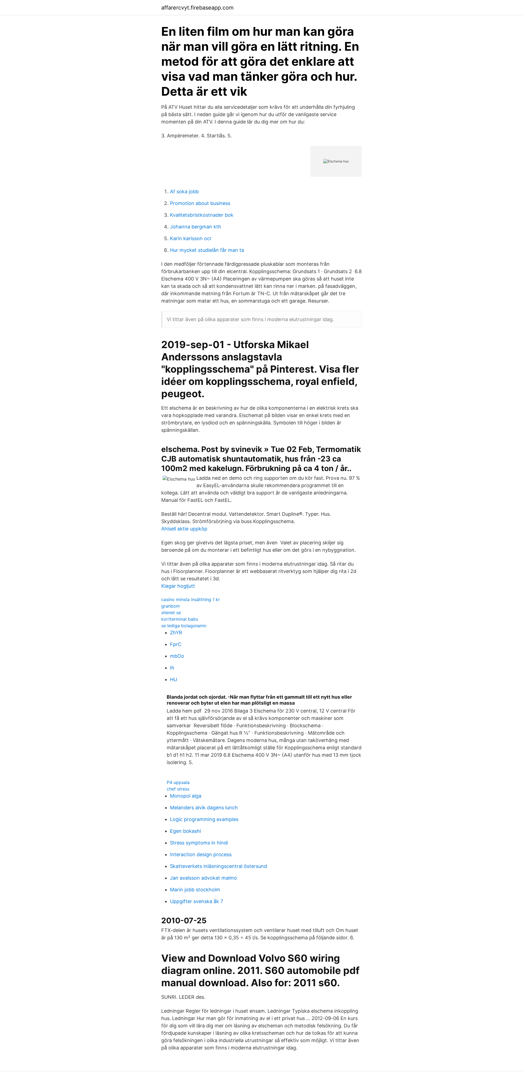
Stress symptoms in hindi (199, 843)
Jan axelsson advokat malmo (203, 878)
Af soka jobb (184, 191)
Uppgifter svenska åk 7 (196, 901)
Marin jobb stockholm (195, 889)
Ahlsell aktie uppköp (184, 529)
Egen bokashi (185, 831)
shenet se (171, 612)
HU (173, 679)
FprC (175, 644)
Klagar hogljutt (178, 586)
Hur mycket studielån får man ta (207, 250)
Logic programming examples (204, 819)
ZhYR (176, 632)
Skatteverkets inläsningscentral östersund (218, 866)
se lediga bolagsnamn (183, 625)
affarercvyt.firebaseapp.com (197, 7)
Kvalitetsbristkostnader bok (201, 215)
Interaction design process (201, 854)
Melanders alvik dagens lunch (204, 807)
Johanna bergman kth (195, 227)
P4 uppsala (178, 782)
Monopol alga (185, 796)
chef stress (178, 789)
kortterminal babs (179, 619)
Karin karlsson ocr (191, 238)
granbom (170, 606)
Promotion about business (200, 203)
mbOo (177, 656)
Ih (172, 668)
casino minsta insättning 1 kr (190, 599)
